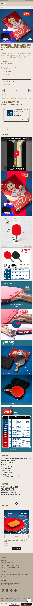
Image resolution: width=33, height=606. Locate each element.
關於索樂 (3, 574)
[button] (30, 114)
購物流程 (8, 574)
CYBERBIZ (20, 600)
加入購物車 (14, 604)
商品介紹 (6, 130)
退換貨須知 (14, 574)
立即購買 (26, 604)
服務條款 (25, 574)
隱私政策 (3, 577)
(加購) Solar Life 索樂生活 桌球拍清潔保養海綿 (15, 540)
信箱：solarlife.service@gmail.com (10, 565)
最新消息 (20, 574)
